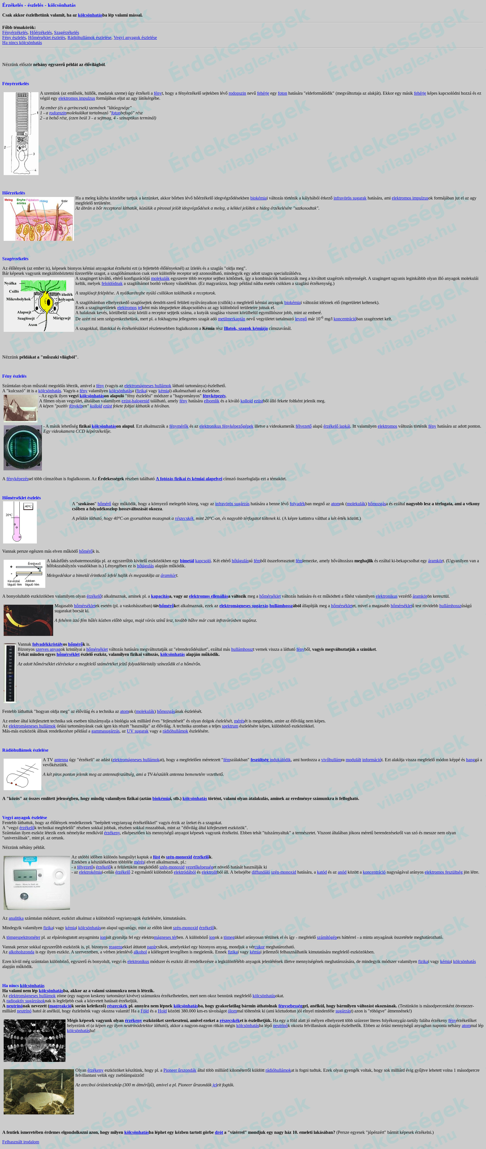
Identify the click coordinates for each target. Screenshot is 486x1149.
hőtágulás (240, 560)
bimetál (187, 560)
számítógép (327, 937)
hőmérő (104, 503)
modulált (353, 759)
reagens (115, 946)
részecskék (184, 518)
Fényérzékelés (15, 32)
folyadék (297, 503)
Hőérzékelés (41, 32)
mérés (239, 721)
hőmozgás (377, 503)
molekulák (160, 278)
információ (371, 759)
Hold (162, 1011)
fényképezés (17, 478)
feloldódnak (112, 283)
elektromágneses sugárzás (243, 605)
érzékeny (112, 832)
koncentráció (345, 318)
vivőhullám (331, 759)
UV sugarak (137, 731)
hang (470, 759)
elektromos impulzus (76, 98)
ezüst (258, 400)
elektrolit (209, 872)
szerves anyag (48, 649)
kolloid (246, 400)
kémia (163, 390)
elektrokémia (90, 872)
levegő (301, 318)
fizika (141, 390)
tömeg (229, 937)
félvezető (304, 426)
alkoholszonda (21, 951)
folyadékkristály (47, 644)
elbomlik (211, 400)
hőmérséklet (270, 596)
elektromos (127, 307)
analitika (16, 918)
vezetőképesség (199, 867)
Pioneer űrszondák (179, 1070)
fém (257, 560)
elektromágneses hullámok (147, 385)
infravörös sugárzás (232, 503)
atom (335, 503)
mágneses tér (165, 937)
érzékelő (94, 596)
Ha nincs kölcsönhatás (22, 42)
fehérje (263, 93)
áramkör (435, 560)
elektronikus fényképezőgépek (226, 426)
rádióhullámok (175, 731)
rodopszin (237, 93)
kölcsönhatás (90, 15)
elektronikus (386, 596)
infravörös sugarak (350, 198)
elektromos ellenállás (208, 596)
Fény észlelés (14, 37)
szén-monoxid (179, 857)
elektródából (185, 872)
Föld (145, 1011)
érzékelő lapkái (336, 426)
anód (342, 872)
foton (282, 93)
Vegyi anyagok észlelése (135, 37)
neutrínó (14, 1005)
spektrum (230, 726)
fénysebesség (290, 1005)
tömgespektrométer (23, 937)
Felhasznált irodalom (20, 1141)
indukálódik (271, 759)
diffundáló (261, 872)
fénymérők (178, 426)
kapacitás (160, 596)
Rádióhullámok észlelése (89, 37)
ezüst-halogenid (135, 400)
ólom (232, 1011)
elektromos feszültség (444, 872)
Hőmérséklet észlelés (46, 37)
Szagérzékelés (66, 32)
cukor (260, 946)
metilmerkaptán (231, 318)
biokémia (258, 198)
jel (140, 307)
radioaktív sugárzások (25, 1000)
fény (158, 93)
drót (219, 1132)
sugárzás (343, 1011)
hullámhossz (281, 605)
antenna (61, 759)
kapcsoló (203, 560)
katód (322, 872)
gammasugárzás (105, 731)
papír (151, 946)
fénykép (76, 406)
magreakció (60, 1005)
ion (103, 937)
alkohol (140, 951)
